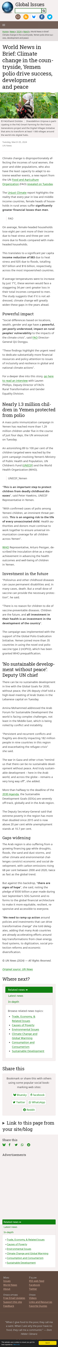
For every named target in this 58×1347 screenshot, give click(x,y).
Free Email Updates (14, 1298)
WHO (5, 547)
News (12, 31)
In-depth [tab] (13, 1001)
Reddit (30, 1109)
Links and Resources (40, 1302)
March (26, 31)
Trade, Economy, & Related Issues (26, 1239)
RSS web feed (36, 1281)
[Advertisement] (29, 1186)
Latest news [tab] (15, 995)
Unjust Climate (17, 192)
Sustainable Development (28, 1051)
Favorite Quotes (38, 1306)
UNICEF (27, 465)
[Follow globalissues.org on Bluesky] (34, 17)
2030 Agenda (10, 794)
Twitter (20, 1102)
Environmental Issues (25, 1029)
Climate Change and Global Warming (27, 1253)
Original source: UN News (17, 969)
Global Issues (29, 4)
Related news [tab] (17, 989)
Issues (7, 1281)
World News (10, 1285)
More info (16, 1344)
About (6, 1289)
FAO (35, 337)
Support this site (12, 1302)
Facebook (38, 1095)
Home (5, 31)
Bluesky (21, 1095)
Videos (33, 1298)
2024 (19, 31)
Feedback (8, 1306)
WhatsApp (38, 1102)
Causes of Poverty (23, 1025)
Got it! (48, 1343)
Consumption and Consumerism (25, 1258)
